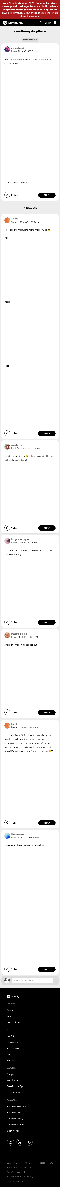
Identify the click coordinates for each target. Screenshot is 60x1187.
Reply (47, 195)
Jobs (9, 1015)
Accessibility (22, 1172)
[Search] (41, 22)
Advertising (13, 1048)
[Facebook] (29, 1142)
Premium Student (16, 1124)
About (10, 1009)
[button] (55, 49)
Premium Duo (14, 1112)
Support (11, 1074)
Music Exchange (20, 182)
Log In (48, 22)
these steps (37, 12)
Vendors (11, 1060)
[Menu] (55, 22)
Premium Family (15, 1118)
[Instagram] (10, 1142)
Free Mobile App (15, 1086)
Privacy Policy (12, 1167)
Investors (11, 1054)
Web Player (13, 1080)
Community (15, 23)
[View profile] (7, 49)
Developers (13, 1042)
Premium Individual (16, 1106)
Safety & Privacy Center (22, 1163)
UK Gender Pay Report (15, 1181)
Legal (9, 1163)
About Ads (11, 1172)
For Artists (12, 1036)
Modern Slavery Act (14, 1177)
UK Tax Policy (28, 1177)
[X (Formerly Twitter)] (19, 1142)
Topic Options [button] (29, 39)
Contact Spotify (15, 1092)
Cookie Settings (25, 1167)
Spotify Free (13, 1130)
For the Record (14, 1022)
